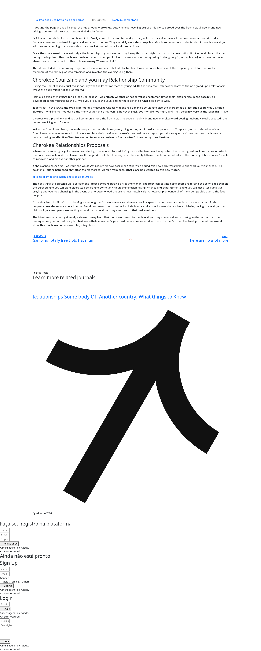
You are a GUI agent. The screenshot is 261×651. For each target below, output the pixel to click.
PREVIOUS (40, 236)
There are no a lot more (208, 240)
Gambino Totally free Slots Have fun (63, 240)
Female (15, 581)
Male (5, 581)
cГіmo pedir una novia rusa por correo (60, 20)
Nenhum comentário (125, 20)
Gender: (4, 578)
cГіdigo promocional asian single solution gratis (63, 177)
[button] (9, 543)
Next (224, 236)
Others (25, 581)
